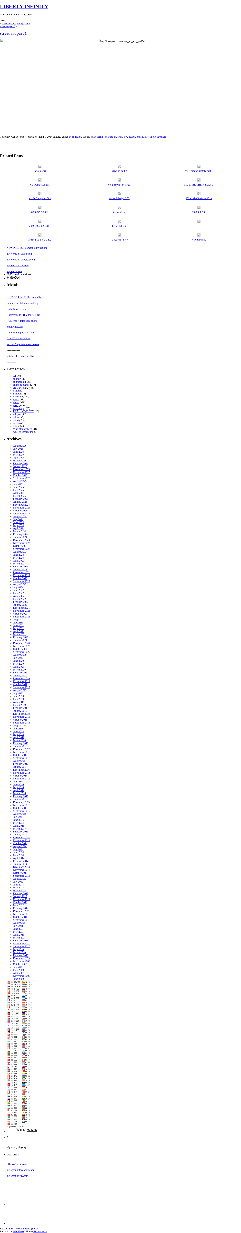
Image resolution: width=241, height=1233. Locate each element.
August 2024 (20, 516)
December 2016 (21, 769)
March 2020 (19, 669)
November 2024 (21, 507)
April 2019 (18, 702)
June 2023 (18, 554)
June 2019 (18, 696)
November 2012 (21, 899)
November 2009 (21, 961)
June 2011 (18, 928)
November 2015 (21, 805)
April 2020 (18, 666)
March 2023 (19, 563)
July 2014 (18, 849)
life (147, 136)
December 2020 (21, 643)
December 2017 (21, 749)
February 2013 (20, 893)
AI (14, 376)
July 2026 (18, 448)
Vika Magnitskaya (22, 429)
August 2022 (20, 584)
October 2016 (20, 775)
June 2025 (18, 487)
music (16, 399)
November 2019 (21, 681)
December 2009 (21, 958)
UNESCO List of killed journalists (24, 297)
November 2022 (21, 575)
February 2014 (20, 861)
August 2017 (20, 760)
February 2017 (20, 763)
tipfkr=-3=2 (119, 212)
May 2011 (18, 931)
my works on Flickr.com (19, 253)
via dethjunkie (198, 239)
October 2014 (20, 843)
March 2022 (19, 599)
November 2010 (21, 943)
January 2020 (20, 675)
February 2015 (20, 831)
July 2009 (18, 967)
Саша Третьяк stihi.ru (18, 338)
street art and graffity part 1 (199, 171)
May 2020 (18, 663)
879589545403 (119, 225)
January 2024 (20, 537)
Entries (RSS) (7, 1228)
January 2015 (20, 834)
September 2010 (21, 946)
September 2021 (21, 616)
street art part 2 (7, 26)
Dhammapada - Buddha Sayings (23, 314)
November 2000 (21, 975)
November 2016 (21, 772)
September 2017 (21, 758)
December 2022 (21, 572)
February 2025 (20, 498)
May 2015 (18, 822)
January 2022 (20, 604)
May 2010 (18, 949)
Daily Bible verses (16, 309)
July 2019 (18, 693)
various (17, 423)
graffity (140, 136)
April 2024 (18, 528)
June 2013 (18, 884)
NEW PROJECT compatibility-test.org (27, 247)
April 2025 (18, 492)
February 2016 (20, 796)
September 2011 (21, 920)
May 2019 (18, 699)
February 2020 (20, 672)
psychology (19, 408)
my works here (14, 271)
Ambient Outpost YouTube (20, 332)
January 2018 (20, 746)
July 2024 (18, 519)
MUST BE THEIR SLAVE (198, 184)
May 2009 (18, 970)
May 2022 (18, 593)
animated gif (19, 381)
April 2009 (18, 973)
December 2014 (21, 837)
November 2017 (21, 752)
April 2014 (18, 858)
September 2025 (21, 478)
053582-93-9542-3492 (39, 239)
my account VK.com (17, 1175)
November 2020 (21, 646)
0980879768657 (39, 212)
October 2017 (20, 755)
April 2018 (18, 737)
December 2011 (21, 911)
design (132, 136)
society (16, 420)
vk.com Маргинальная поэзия (23, 344)
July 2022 (18, 587)
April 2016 (18, 790)
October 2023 (20, 546)
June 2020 (18, 660)
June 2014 (18, 852)
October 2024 (20, 510)
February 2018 (20, 743)
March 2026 (19, 460)
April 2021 (18, 631)
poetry (16, 405)
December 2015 (21, 802)
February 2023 (20, 566)
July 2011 (18, 925)
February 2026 (20, 463)
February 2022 (20, 601)
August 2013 (20, 878)
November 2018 (21, 716)
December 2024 (21, 504)
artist (119, 136)
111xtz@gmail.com (17, 1164)
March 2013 (19, 890)
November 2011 (21, 914)
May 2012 (18, 905)
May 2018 (18, 734)
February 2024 (20, 534)
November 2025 (21, 472)
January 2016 (20, 799)
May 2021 (18, 628)
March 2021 (19, 634)
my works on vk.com (18, 265)
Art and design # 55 (119, 198)
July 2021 (18, 622)
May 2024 (18, 525)
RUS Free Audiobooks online (22, 320)
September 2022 (21, 581)
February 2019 (20, 707)
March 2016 (19, 793)
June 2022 (18, 590)
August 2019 (20, 690)
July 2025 (18, 484)
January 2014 (20, 864)
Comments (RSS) (28, 1228)
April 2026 (18, 457)
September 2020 (21, 652)
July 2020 (18, 657)
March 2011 (19, 937)
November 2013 (21, 869)
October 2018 (20, 719)
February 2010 (20, 955)
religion (17, 414)
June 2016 (18, 784)
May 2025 (18, 490)
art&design (110, 136)
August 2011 (19, 922)
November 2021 (21, 610)
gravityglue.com (15, 326)
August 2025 (20, 481)
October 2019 (20, 684)
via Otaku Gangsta (40, 184)
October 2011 (20, 917)
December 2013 (21, 867)
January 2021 (20, 640)
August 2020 (20, 654)
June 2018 (18, 731)
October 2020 (20, 649)
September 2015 (21, 811)
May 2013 (18, 887)
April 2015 (18, 825)
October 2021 (20, 613)
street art (161, 136)
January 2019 (20, 710)
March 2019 (19, 705)
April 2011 (18, 934)
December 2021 (21, 607)
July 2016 (18, 781)
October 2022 (20, 578)
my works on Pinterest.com (21, 259)
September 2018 (21, 722)
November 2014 (21, 840)
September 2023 (21, 548)
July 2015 (18, 816)
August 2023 (20, 551)
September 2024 (21, 513)
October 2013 (20, 872)
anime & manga (21, 384)
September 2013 (21, 875)
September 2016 (21, 778)
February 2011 (20, 940)
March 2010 (19, 952)
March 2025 (19, 495)
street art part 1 (13, 33)
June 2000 (18, 978)
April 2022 (18, 596)
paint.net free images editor (20, 356)
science (17, 417)
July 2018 (18, 728)
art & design (75, 136)
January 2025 (20, 501)
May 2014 (18, 855)
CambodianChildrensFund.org (22, 303)
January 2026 (20, 466)
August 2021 (20, 619)
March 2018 (19, 740)
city (125, 136)
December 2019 (21, 678)
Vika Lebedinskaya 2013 (199, 198)
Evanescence (40, 1231)
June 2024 (18, 522)
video (16, 426)
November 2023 (21, 543)
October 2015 (20, 808)
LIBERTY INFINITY (24, 6)
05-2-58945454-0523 (119, 184)
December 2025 (21, 469)
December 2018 (21, 713)
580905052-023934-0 (40, 225)
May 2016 (18, 787)
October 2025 (20, 475)
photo (153, 136)
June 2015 (18, 819)
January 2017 (20, 766)
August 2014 (20, 846)
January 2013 (20, 896)
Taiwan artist (39, 171)
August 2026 (20, 445)
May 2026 (18, 454)
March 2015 (19, 828)
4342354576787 (119, 239)
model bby (18, 396)
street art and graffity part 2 (16, 23)
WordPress (18, 1231)
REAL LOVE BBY (23, 411)
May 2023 (18, 557)
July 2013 (18, 881)
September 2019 (21, 687)
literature (17, 393)
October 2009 (20, 964)
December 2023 (21, 540)
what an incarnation (23, 431)
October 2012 (20, 902)
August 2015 (20, 814)
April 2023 (18, 560)
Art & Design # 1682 (40, 198)
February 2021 (20, 637)
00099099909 (199, 212)
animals (17, 378)
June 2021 (18, 625)
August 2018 (20, 725)
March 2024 (19, 531)
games (16, 390)
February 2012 (20, 908)
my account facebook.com (20, 1170)
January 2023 (20, 569)
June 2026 (18, 451)
